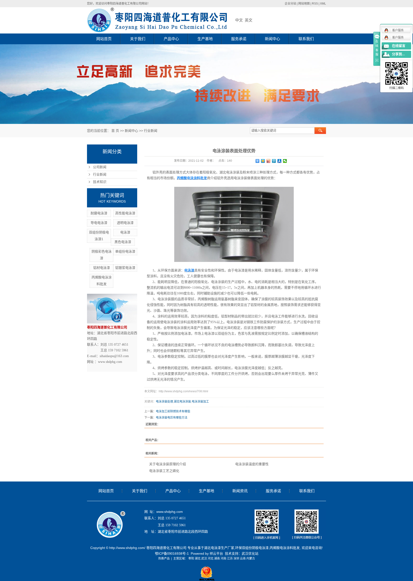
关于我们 (137, 39)
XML (323, 3)
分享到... (398, 54)
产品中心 (171, 39)
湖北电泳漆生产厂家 (219, 548)
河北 (210, 558)
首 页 (115, 131)
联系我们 (306, 39)
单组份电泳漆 (125, 251)
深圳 (236, 558)
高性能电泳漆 (125, 213)
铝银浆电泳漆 (125, 268)
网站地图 (304, 3)
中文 (239, 20)
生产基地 (205, 39)
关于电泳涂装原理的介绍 (167, 464)
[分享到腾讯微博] (274, 161)
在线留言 (398, 46)
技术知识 (99, 182)
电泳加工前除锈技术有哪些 (173, 411)
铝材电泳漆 (101, 268)
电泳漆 (125, 232)
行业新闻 (150, 131)
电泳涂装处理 (164, 401)
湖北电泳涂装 (182, 401)
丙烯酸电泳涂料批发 (285, 548)
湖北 (198, 558)
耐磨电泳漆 (99, 213)
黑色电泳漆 (122, 242)
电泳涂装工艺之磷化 (164, 471)
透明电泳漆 (125, 223)
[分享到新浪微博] (268, 161)
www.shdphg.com (169, 512)
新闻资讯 (240, 491)
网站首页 (104, 39)
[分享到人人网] (279, 161)
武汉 (204, 558)
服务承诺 (238, 39)
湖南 (217, 558)
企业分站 (290, 3)
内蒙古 (250, 558)
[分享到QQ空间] (263, 161)
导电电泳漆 (99, 223)
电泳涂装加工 (200, 401)
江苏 (230, 558)
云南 (243, 558)
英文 (248, 20)
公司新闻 (99, 167)
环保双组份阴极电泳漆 (252, 548)
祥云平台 (216, 553)
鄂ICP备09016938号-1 (172, 553)
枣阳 (191, 558)
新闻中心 (272, 39)
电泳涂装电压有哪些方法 (171, 417)
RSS (315, 3)
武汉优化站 (250, 553)
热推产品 (164, 558)
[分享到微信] (285, 161)
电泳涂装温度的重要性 (252, 464)
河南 (223, 558)
